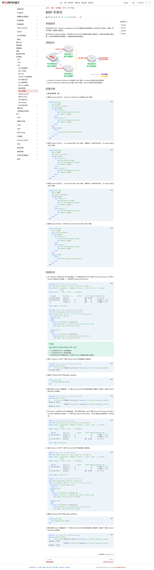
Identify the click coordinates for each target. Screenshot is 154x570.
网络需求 (123, 25)
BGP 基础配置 (22, 68)
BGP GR (21, 74)
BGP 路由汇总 (22, 99)
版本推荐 (70, 3)
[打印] (126, 21)
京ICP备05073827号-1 (120, 567)
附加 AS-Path (22, 97)
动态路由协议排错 (23, 111)
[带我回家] (11, 3)
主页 (61, 3)
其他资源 (90, 3)
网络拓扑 (123, 28)
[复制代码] (111, 102)
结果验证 (123, 33)
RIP (18, 59)
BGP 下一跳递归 (23, 85)
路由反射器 (21, 88)
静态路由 (19, 45)
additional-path (23, 94)
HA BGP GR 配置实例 (25, 77)
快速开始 (20, 9)
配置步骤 (123, 31)
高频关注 (77, 3)
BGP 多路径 (22, 91)
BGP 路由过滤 (22, 79)
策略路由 (19, 48)
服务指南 (84, 3)
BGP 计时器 (22, 71)
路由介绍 (19, 42)
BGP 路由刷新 (22, 82)
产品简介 (20, 13)
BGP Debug (22, 102)
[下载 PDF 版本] (130, 2)
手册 (65, 3)
